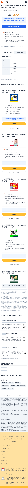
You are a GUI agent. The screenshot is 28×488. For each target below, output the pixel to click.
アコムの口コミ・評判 (14, 218)
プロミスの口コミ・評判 (14, 128)
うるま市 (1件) (10, 388)
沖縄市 (20, 395)
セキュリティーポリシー (19, 439)
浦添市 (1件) (4, 388)
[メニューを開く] (26, 2)
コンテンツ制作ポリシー (20, 436)
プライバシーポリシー (7, 439)
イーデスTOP (3, 395)
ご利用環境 (4, 436)
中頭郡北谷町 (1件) (5, 385)
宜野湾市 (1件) (4, 382)
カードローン (9, 395)
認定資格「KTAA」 (14, 482)
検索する (14, 123)
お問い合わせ (13, 441)
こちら (8, 419)
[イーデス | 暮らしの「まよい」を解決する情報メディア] (4, 2)
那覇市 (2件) (17, 382)
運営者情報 (11, 436)
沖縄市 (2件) (13, 385)
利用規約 (7, 438)
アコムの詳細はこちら (14, 26)
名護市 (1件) (11, 382)
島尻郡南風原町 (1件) (21, 385)
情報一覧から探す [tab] (8, 52)
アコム (14, 395)
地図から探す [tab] (20, 52)
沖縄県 (17, 395)
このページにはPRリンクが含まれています (10, 10)
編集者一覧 (19, 438)
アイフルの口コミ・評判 (14, 172)
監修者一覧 (13, 438)
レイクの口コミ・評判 (14, 264)
